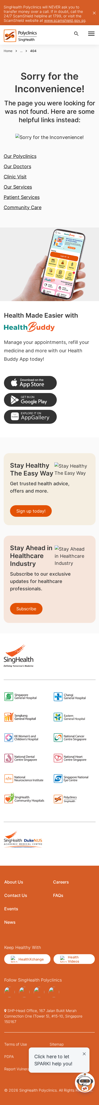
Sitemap (57, 1044)
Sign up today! (30, 511)
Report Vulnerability (21, 1069)
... (21, 51)
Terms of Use (15, 1044)
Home (8, 51)
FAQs (58, 895)
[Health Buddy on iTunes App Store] (30, 383)
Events (11, 908)
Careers (61, 882)
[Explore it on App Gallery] (30, 417)
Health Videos (73, 959)
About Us (13, 882)
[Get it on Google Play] (30, 400)
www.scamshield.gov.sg (64, 20)
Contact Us (15, 895)
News (10, 922)
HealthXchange (31, 959)
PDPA (9, 1056)
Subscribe (26, 608)
